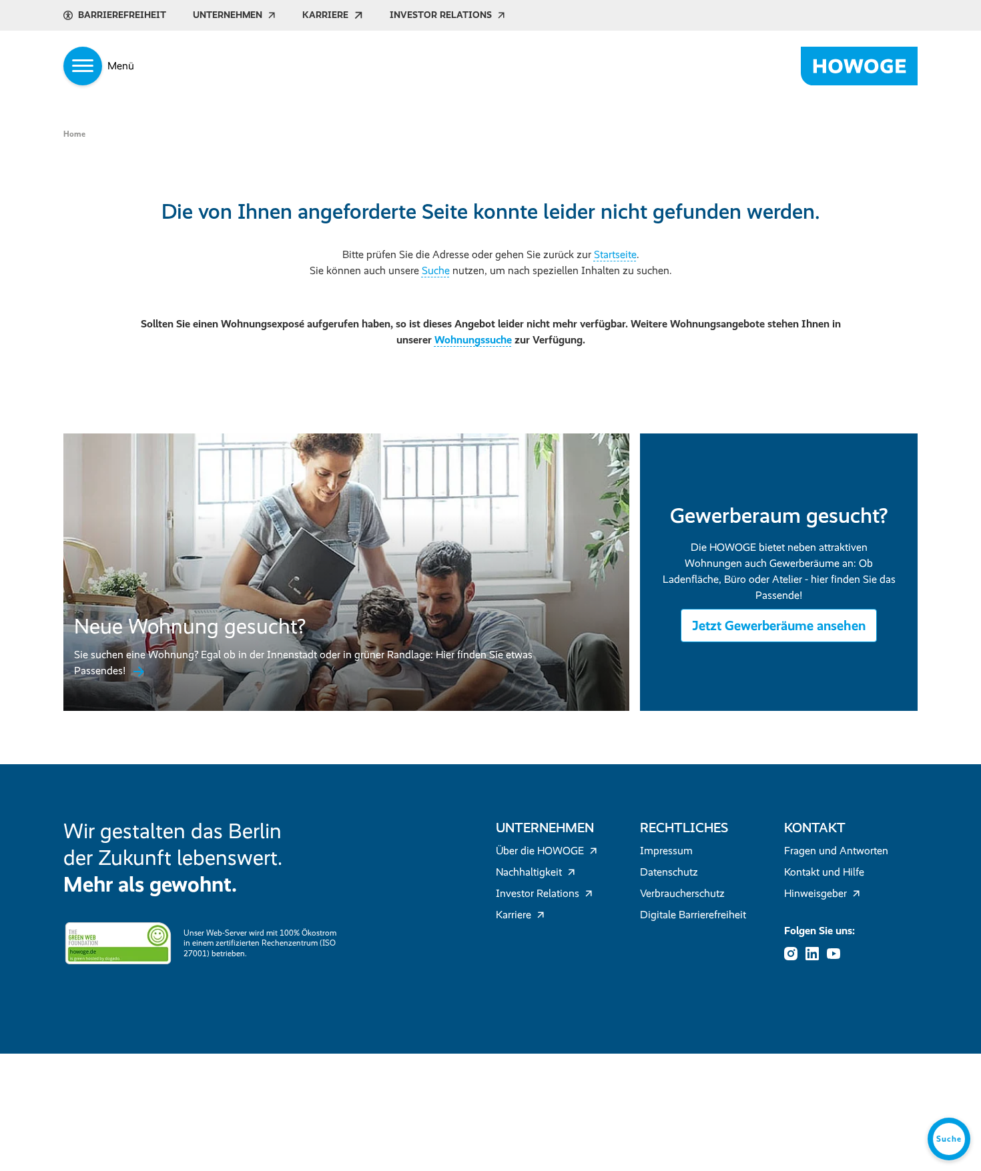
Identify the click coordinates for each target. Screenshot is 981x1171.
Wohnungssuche (473, 339)
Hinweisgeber (815, 893)
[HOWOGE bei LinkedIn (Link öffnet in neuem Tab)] (816, 953)
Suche (436, 270)
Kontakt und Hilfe (824, 872)
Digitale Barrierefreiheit (693, 914)
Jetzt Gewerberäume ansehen (779, 626)
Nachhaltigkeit (529, 872)
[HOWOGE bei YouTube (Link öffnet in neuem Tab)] (837, 953)
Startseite (615, 254)
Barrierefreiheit (122, 15)
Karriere (325, 15)
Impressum (666, 850)
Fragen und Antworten (836, 850)
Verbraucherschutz (682, 893)
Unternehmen (227, 15)
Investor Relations (441, 15)
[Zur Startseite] (859, 66)
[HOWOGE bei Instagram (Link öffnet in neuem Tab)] (794, 953)
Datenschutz (669, 872)
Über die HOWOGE (540, 850)
